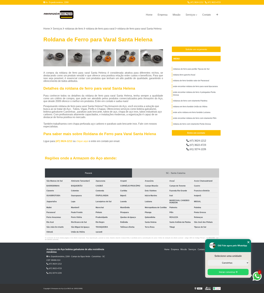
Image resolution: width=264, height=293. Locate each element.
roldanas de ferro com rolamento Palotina (190, 101)
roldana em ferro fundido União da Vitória (190, 107)
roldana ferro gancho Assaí (184, 75)
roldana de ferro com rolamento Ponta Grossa (192, 124)
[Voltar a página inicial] (58, 15)
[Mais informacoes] (217, 15)
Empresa (162, 14)
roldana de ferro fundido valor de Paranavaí (191, 81)
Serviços (190, 14)
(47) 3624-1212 (196, 2)
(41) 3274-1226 (197, 149)
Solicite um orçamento (196, 49)
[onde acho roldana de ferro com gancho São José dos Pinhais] (103, 58)
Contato (206, 14)
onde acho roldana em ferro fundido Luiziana (191, 112)
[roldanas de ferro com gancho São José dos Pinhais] (127, 58)
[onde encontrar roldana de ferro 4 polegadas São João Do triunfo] (54, 58)
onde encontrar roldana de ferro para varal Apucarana (195, 86)
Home (149, 14)
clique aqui (82, 141)
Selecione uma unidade (228, 256)
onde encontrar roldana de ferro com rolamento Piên (194, 118)
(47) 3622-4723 (214, 2)
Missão (176, 14)
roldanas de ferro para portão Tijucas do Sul (191, 69)
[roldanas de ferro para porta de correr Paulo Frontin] (151, 58)
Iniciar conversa (227, 272)
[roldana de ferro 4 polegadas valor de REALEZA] (79, 58)
